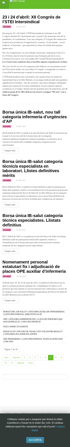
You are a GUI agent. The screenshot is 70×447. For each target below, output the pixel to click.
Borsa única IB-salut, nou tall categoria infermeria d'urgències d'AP (34, 117)
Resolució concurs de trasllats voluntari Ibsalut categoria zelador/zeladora (33, 332)
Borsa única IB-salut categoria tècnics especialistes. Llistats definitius (32, 220)
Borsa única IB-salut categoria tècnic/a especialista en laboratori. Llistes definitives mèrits (32, 168)
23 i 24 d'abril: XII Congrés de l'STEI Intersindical (31, 19)
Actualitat (6, 27)
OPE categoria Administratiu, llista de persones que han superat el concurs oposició (33, 320)
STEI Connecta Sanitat (15, 326)
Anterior (16, 357)
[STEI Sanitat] (17, 2)
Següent (20, 363)
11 (12, 363)
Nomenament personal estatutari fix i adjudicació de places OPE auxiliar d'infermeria (34, 267)
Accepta (35, 440)
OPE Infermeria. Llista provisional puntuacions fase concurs (33, 340)
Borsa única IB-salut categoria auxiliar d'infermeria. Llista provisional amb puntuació (34, 312)
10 (5, 363)
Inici (7, 357)
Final (30, 363)
